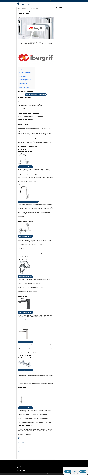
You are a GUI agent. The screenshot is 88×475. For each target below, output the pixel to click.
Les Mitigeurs (19, 8)
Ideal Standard (20, 439)
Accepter (68, 471)
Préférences (83, 471)
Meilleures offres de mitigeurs (44, 0)
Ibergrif (19, 452)
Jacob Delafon (20, 441)
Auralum (19, 448)
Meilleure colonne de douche (65, 3)
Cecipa (19, 451)
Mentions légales (78, 473)
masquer (23, 68)
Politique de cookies (72, 473)
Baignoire (43, 3)
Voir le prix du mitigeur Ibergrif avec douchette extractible (28, 201)
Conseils (56, 3)
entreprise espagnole (26, 100)
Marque (52, 3)
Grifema (19, 450)
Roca (18, 446)
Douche (38, 3)
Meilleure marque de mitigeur (21, 470)
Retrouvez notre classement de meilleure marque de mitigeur (36, 94)
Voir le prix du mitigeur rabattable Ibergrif (25, 166)
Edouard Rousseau (21, 442)
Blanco (19, 447)
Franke (19, 443)
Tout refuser (75, 471)
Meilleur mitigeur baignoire (20, 467)
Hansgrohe (19, 438)
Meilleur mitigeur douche (20, 466)
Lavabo (48, 3)
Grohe (19, 437)
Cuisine (33, 3)
